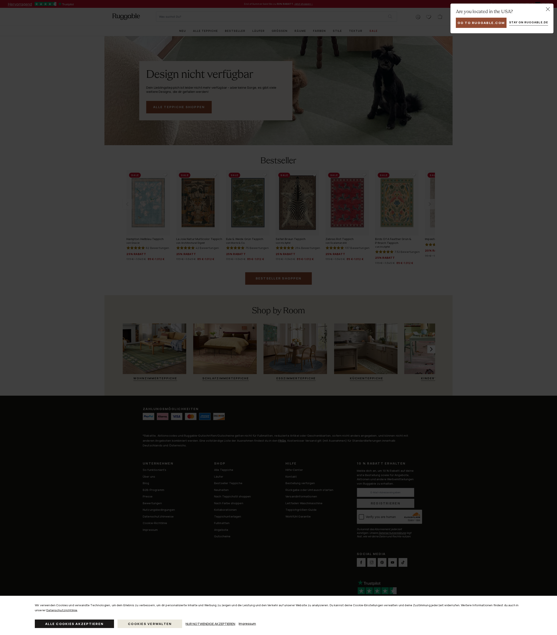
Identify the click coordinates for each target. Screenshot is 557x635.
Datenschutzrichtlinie (61, 610)
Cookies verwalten (150, 623)
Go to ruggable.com (481, 22)
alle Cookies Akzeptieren (74, 623)
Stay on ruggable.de (528, 22)
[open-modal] (548, 9)
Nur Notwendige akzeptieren (210, 623)
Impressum (247, 623)
